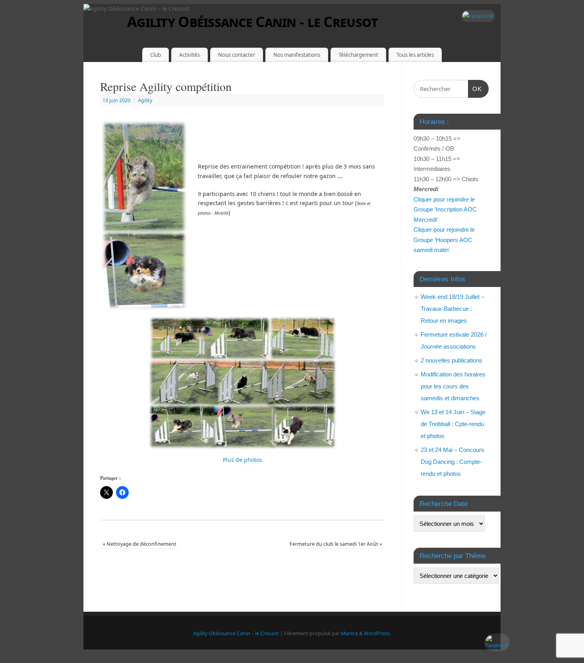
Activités (189, 54)
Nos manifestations (296, 54)
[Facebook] (478, 16)
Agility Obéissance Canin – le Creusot (236, 633)
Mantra (349, 633)
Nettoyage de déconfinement (139, 544)
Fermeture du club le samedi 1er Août (336, 544)
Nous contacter (236, 54)
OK (475, 88)
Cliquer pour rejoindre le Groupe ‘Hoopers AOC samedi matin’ (444, 239)
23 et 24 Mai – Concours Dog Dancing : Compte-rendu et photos (452, 461)
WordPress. (377, 633)
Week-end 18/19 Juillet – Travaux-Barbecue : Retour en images (452, 308)
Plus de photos (242, 459)
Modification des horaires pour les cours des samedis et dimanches (453, 386)
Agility (145, 100)
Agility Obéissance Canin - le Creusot (252, 21)
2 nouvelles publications (451, 360)
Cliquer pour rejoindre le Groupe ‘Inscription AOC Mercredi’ (445, 209)
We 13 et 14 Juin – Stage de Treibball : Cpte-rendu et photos (453, 424)
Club (155, 54)
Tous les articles (415, 54)
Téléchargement (358, 54)
